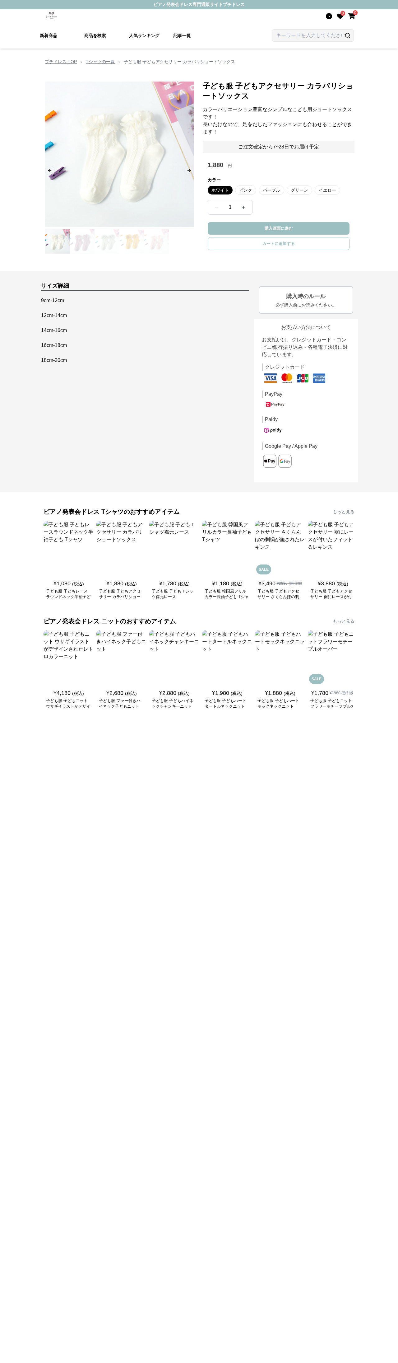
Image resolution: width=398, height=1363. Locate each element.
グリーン (299, 190)
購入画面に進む (279, 228)
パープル (271, 190)
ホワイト (220, 190)
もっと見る (343, 511)
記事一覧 (182, 35)
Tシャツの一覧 (100, 61)
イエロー (327, 190)
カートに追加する (278, 243)
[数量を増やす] (243, 207)
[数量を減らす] (217, 207)
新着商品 (48, 35)
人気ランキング (144, 35)
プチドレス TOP (61, 61)
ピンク (245, 190)
